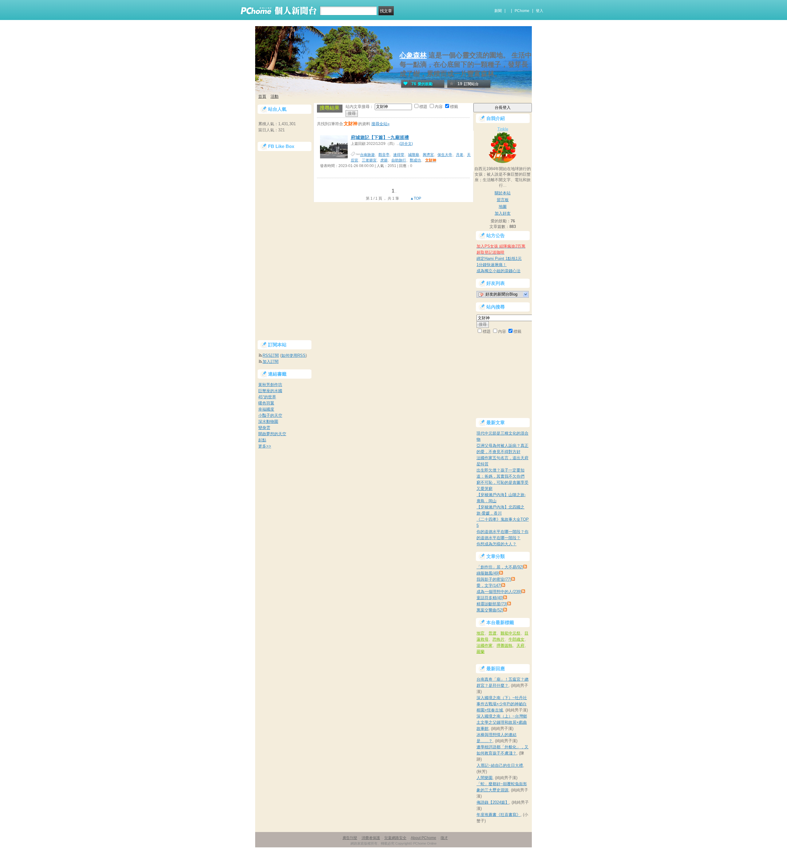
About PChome (423, 838)
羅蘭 (480, 651)
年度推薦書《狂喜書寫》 (498, 814)
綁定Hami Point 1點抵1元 (499, 258)
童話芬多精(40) (490, 597)
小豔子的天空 (270, 415)
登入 (539, 11)
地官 (480, 633)
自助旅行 (398, 160)
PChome (522, 11)
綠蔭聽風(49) (488, 573)
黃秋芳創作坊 (270, 384)
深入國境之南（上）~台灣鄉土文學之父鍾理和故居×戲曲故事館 (502, 722)
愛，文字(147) (489, 585)
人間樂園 (484, 777)
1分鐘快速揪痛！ (492, 264)
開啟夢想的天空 (272, 434)
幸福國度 (266, 409)
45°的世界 (267, 397)
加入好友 (503, 213)
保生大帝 (444, 155)
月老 (459, 155)
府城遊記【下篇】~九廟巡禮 (380, 137)
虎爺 (384, 160)
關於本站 (503, 193)
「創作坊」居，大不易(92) (500, 567)
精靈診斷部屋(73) (492, 604)
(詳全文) (406, 143)
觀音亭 (384, 155)
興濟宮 (428, 155)
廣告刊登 (349, 838)
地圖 (503, 206)
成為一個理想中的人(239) (499, 591)
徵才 (444, 838)
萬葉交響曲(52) (490, 610)
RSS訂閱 (271, 355)
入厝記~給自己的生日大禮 (500, 765)
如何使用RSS (293, 355)
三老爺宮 (369, 160)
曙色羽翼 (266, 403)
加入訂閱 (271, 361)
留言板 (503, 199)
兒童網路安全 (395, 838)
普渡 (492, 633)
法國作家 (484, 645)
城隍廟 (413, 155)
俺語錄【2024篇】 (493, 802)
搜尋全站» (380, 123)
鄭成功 (415, 160)
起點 (262, 440)
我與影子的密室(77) (494, 579)
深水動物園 (268, 421)
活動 (275, 96)
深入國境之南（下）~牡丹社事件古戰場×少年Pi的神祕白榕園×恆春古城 (502, 703)
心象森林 (413, 55)
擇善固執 (504, 645)
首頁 (262, 96)
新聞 (498, 11)
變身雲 (264, 427)
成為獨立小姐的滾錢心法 (498, 271)
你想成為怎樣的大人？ (496, 544)
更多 (264, 446)
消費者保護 (371, 838)
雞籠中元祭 (510, 633)
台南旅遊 (367, 155)
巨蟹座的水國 (270, 390)
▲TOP (415, 198)
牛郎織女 (516, 639)
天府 (520, 645)
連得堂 (398, 155)
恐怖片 (498, 639)
